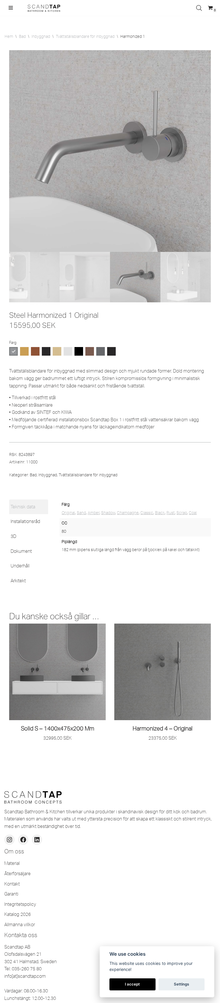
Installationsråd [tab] (25, 521)
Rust (170, 512)
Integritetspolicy (20, 904)
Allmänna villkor (19, 924)
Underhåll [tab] (20, 566)
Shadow (108, 512)
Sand (81, 512)
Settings (181, 984)
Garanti (11, 894)
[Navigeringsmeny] (10, 7)
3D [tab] (13, 536)
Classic (146, 512)
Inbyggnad (41, 36)
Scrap (181, 512)
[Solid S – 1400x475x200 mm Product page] (57, 672)
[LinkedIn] (37, 839)
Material (12, 863)
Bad (22, 36)
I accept (132, 984)
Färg (12, 342)
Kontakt (12, 884)
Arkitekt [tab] (18, 580)
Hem (9, 36)
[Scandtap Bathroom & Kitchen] (43, 8)
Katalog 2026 (17, 914)
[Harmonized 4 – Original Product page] (162, 672)
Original (68, 512)
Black (160, 512)
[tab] (29, 507)
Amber (93, 512)
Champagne (128, 512)
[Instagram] (9, 839)
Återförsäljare (17, 873)
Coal (193, 512)
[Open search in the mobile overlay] (199, 8)
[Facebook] (23, 839)
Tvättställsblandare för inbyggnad (85, 36)
